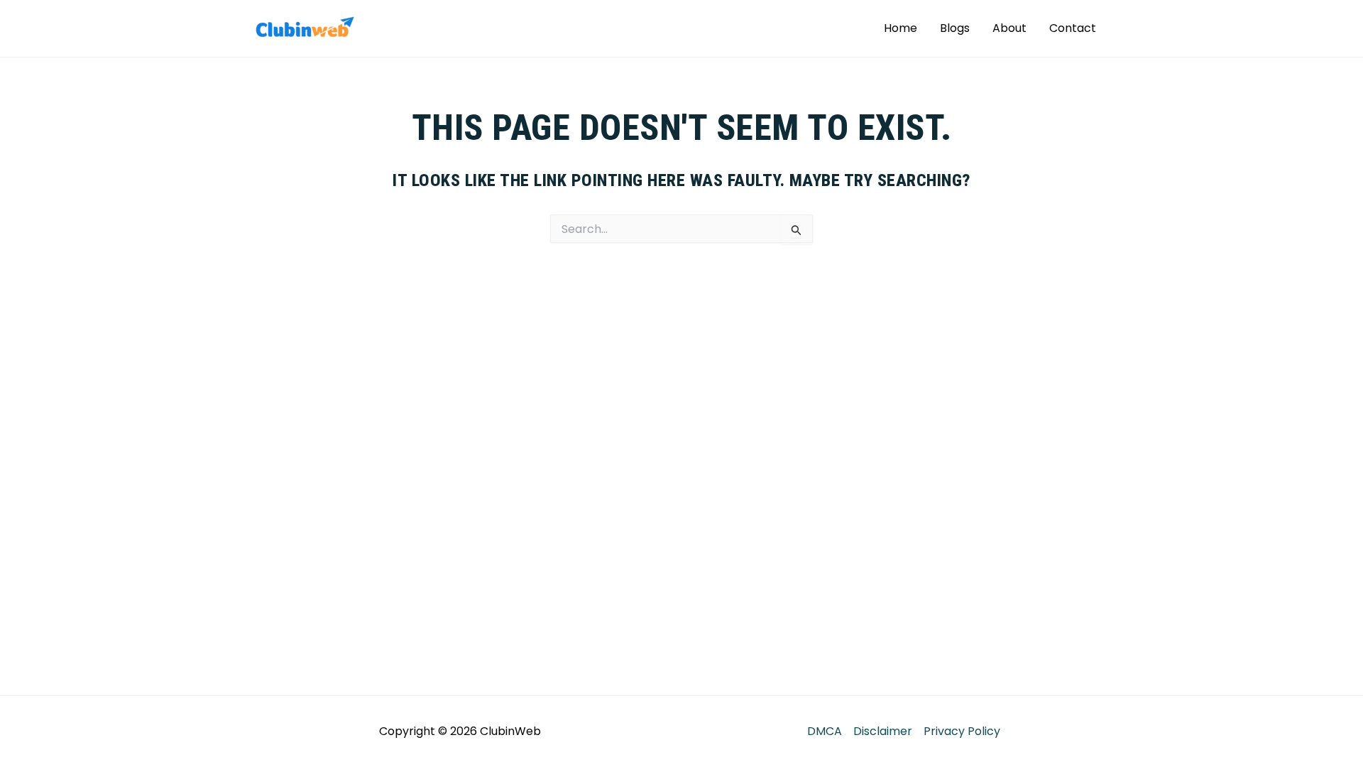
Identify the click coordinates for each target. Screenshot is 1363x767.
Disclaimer (882, 731)
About (1009, 28)
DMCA (824, 731)
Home (900, 28)
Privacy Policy (962, 731)
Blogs (955, 28)
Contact (1072, 28)
